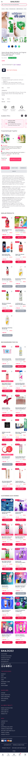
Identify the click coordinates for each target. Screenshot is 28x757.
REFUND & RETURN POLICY (8, 730)
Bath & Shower (20, 8)
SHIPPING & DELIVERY (7, 726)
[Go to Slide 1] (4, 39)
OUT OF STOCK (7, 286)
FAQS (2, 725)
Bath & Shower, (16, 92)
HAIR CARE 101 (4, 710)
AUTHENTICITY (4, 661)
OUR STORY (4, 654)
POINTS (3, 723)
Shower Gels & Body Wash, (15, 93)
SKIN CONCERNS (5, 696)
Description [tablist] (5, 167)
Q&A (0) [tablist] (14, 171)
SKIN (2, 676)
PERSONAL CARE (5, 681)
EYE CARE (3, 677)
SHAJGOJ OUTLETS (6, 657)
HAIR (2, 679)
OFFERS (3, 693)
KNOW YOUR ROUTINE (7, 708)
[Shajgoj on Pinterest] (11, 666)
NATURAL (3, 683)
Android (19, 64)
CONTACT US (4, 721)
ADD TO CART (7, 237)
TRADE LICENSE (5, 732)
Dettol (8, 101)
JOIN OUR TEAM (5, 659)
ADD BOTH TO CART (15, 159)
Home (3, 8)
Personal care (12, 8)
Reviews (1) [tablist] (23, 167)
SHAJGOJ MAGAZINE (6, 655)
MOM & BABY (4, 685)
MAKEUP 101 (4, 713)
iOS (14, 64)
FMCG (8, 99)
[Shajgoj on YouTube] (6, 666)
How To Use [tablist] (14, 167)
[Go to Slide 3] (15, 39)
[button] (14, 24)
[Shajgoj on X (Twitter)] (4, 666)
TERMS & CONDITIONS (6, 728)
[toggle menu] (2, 2)
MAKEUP (3, 674)
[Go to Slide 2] (10, 39)
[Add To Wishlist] (4, 70)
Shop (7, 8)
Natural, (10, 92)
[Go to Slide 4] (21, 39)
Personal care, (5, 92)
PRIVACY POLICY (5, 734)
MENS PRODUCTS (5, 694)
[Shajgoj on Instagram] (9, 666)
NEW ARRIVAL (4, 698)
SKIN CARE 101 (4, 711)
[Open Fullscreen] (25, 35)
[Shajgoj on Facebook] (2, 666)
